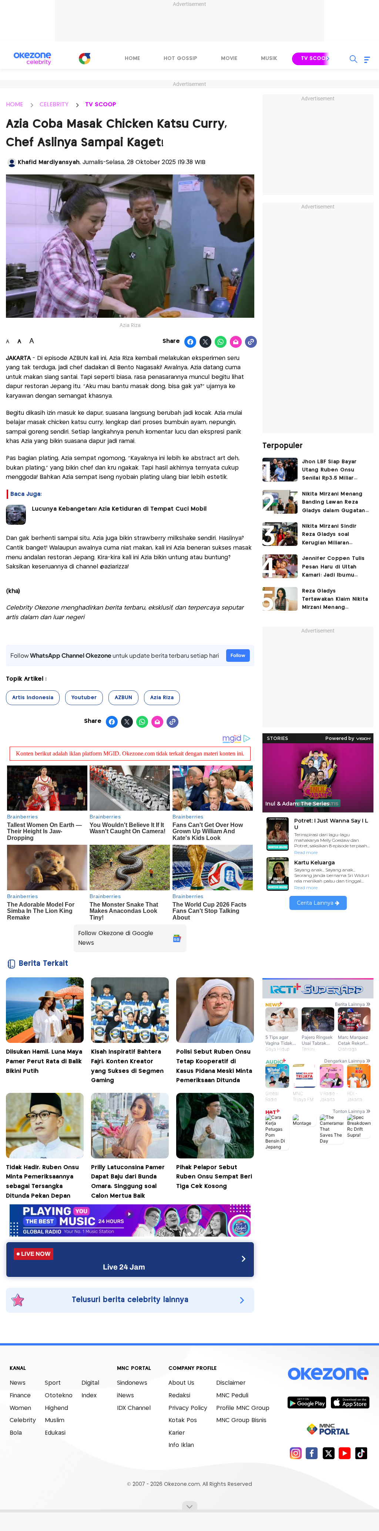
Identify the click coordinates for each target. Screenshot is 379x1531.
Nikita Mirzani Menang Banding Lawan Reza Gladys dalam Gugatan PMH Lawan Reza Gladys (335, 503)
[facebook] (312, 1453)
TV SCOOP (100, 104)
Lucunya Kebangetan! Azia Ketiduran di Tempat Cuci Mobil (119, 509)
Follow (238, 655)
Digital (90, 1383)
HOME (14, 104)
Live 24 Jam (124, 1267)
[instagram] (295, 1453)
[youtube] (345, 1453)
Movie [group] (229, 58)
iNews (125, 1395)
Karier (176, 1433)
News (18, 1383)
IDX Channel (134, 1408)
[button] (328, 58)
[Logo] (84, 58)
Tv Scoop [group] (315, 58)
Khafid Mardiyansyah (49, 162)
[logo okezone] (328, 1373)
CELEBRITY (54, 104)
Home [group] (132, 58)
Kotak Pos (182, 1420)
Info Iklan (181, 1445)
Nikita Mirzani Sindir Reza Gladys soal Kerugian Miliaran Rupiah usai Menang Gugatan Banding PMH (333, 535)
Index (89, 1395)
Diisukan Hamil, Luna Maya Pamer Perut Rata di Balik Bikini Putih (44, 1061)
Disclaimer (230, 1383)
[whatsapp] (221, 342)
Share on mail (236, 342)
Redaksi (179, 1395)
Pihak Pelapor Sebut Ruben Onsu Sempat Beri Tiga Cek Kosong (214, 1177)
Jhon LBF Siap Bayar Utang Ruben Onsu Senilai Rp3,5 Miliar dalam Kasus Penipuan (333, 471)
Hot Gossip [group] (180, 58)
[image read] (16, 515)
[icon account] (12, 163)
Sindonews (132, 1383)
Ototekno (59, 1395)
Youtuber (84, 697)
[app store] (350, 1402)
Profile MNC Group (242, 1408)
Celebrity (23, 1420)
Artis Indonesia (32, 697)
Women (20, 1408)
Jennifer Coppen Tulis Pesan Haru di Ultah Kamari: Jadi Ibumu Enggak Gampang (333, 567)
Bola (16, 1433)
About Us (181, 1383)
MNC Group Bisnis (241, 1420)
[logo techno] (32, 59)
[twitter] (328, 1453)
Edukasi (55, 1433)
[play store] (306, 1402)
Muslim (54, 1420)
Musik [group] (269, 58)
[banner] (130, 1234)
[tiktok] (361, 1453)
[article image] (280, 469)
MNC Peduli (232, 1395)
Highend (56, 1408)
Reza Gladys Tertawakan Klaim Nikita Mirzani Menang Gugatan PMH (335, 600)
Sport (53, 1383)
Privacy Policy (187, 1408)
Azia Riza (162, 697)
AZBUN (123, 697)
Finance (20, 1395)
